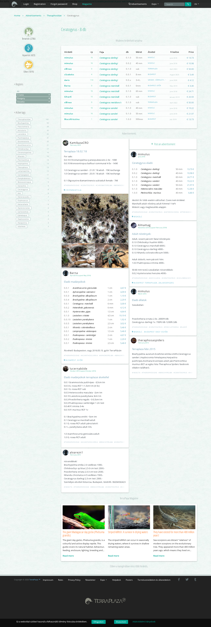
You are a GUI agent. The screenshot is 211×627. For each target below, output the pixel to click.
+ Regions (18, 84)
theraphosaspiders (151, 340)
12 (33, 171)
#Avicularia (154, 278)
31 (33, 138)
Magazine (87, 3)
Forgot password (59, 3)
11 (33, 175)
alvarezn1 (76, 452)
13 (33, 163)
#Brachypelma (121, 355)
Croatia (33, 94)
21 (33, 145)
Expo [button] (154, 3)
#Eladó (183, 327)
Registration (40, 3)
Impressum (48, 579)
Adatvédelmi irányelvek (144, 621)
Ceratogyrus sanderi (109, 108)
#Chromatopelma (104, 185)
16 (33, 152)
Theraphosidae (54, 15)
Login (26, 3)
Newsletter (90, 579)
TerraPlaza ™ (34, 579)
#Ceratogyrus (87, 185)
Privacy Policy (74, 579)
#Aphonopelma (106, 355)
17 (33, 149)
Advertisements (139, 3)
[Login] (188, 4)
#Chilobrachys (184, 278)
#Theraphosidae (71, 185)
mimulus (68, 57)
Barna (67, 85)
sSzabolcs (69, 74)
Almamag (144, 225)
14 (33, 160)
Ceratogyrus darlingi (109, 57)
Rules (60, 579)
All (18, 91)
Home (17, 15)
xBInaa (68, 68)
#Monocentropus (122, 185)
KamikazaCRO (79, 143)
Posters (129, 579)
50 (33, 123)
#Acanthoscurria (89, 355)
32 (33, 134)
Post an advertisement (164, 144)
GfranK (68, 96)
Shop (74, 3)
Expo (102, 579)
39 (33, 126)
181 (33, 119)
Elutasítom (121, 621)
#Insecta (68, 487)
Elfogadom (99, 621)
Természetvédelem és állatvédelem (154, 579)
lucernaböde (78, 368)
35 (33, 130)
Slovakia (33, 101)
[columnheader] (74, 52)
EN (196, 4)
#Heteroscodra (171, 212)
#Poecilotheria (171, 327)
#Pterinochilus (187, 212)
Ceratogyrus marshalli (109, 85)
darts (67, 80)
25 (33, 141)
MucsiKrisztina (71, 119)
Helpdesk (116, 579)
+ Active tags (20, 112)
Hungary (33, 98)
